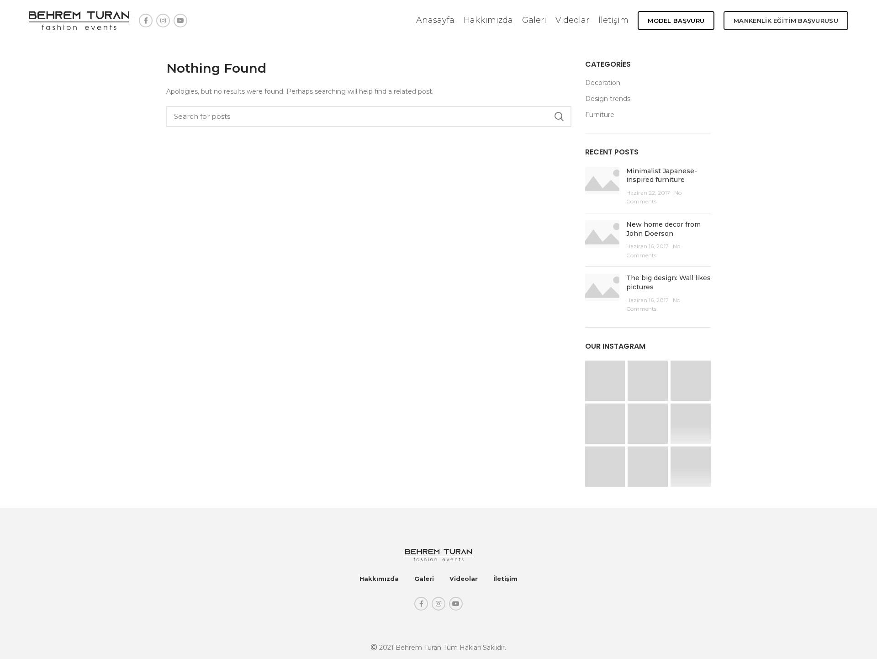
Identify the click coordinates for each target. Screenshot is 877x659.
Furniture (599, 115)
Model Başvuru (676, 20)
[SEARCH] (559, 116)
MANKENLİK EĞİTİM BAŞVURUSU (786, 20)
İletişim (505, 578)
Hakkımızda (379, 578)
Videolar (463, 578)
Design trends (607, 99)
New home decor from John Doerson (663, 229)
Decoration (602, 83)
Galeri (424, 578)
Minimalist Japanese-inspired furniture (661, 175)
